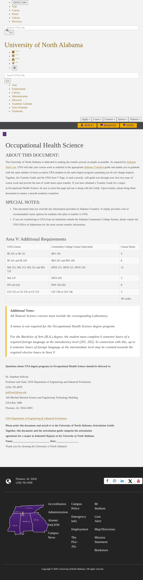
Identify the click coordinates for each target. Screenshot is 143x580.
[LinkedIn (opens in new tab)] (122, 481)
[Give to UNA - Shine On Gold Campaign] (125, 503)
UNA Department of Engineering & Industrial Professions (36, 418)
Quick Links (19, 2)
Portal (15, 14)
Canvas (15, 10)
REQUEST (110, 125)
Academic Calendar (22, 103)
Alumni (134, 119)
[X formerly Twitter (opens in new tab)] (130, 481)
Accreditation (57, 504)
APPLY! (89, 125)
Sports (121, 119)
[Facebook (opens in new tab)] (107, 481)
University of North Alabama (43, 45)
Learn (96, 119)
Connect (109, 119)
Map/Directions (105, 529)
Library (16, 17)
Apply (85, 119)
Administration (20, 96)
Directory (17, 21)
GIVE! (130, 125)
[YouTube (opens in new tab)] (138, 481)
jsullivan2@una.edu (16, 392)
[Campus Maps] (20, 519)
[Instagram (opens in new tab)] (114, 481)
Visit (14, 6)
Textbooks (17, 111)
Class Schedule (20, 107)
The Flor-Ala (74, 542)
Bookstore (101, 550)
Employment (19, 89)
